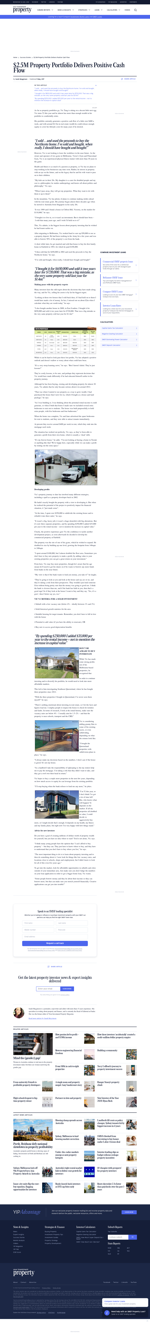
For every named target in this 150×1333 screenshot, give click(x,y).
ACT (128, 1248)
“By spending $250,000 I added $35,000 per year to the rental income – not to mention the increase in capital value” (63, 99)
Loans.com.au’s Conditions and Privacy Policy (70, 950)
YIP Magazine (112, 2)
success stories (25, 57)
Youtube (60, 2)
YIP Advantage (100, 2)
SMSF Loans (97, 17)
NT (118, 1254)
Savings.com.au (41, 1312)
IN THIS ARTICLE (40, 85)
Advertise (123, 2)
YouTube (134, 1282)
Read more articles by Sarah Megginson (42, 1018)
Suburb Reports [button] (44, 10)
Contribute (133, 2)
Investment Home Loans (79, 17)
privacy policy (65, 994)
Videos (127, 10)
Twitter (43, 2)
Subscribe (67, 989)
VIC (109, 1251)
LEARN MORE (129, 1212)
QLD (109, 1254)
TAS (128, 1251)
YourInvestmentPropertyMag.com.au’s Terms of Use (68, 948)
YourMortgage (61, 1312)
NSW (109, 1248)
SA (118, 1251)
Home (15, 57)
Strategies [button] (83, 10)
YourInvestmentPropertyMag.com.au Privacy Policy (41, 950)
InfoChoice (51, 1312)
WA (118, 1248)
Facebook (35, 2)
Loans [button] (97, 10)
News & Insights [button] (64, 10)
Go (133, 1237)
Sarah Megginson (21, 79)
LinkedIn (52, 2)
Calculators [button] (112, 10)
